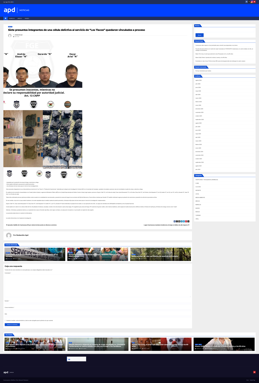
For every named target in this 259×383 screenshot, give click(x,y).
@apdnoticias (73, 359)
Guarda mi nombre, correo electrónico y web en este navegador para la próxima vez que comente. (29, 320)
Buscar (197, 25)
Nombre (7, 301)
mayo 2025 (198, 133)
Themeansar (25, 380)
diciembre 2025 (199, 108)
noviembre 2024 (199, 155)
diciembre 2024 (199, 151)
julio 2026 (198, 83)
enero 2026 (198, 105)
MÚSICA (198, 211)
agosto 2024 (199, 165)
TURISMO (198, 215)
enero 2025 (198, 148)
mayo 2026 (198, 91)
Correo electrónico (9, 307)
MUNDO (27, 18)
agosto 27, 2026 (11, 348)
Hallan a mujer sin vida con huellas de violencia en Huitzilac (155, 256)
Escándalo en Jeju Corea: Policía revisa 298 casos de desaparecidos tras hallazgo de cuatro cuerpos (220, 61)
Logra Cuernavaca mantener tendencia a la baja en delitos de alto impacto (166, 225)
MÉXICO (20, 18)
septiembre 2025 (200, 119)
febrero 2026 (199, 101)
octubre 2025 (199, 116)
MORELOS (12, 18)
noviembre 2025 (199, 112)
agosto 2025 (199, 123)
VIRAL (197, 218)
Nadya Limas (18, 258)
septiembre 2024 (200, 162)
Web (6, 314)
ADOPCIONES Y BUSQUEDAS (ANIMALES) (207, 179)
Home (247, 380)
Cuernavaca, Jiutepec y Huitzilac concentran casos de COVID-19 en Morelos (32, 255)
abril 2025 (198, 137)
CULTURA (198, 186)
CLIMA (197, 183)
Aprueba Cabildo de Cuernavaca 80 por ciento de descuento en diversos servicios (32, 225)
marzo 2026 (198, 98)
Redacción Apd (18, 34)
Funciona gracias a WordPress (9, 380)
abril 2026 (198, 94)
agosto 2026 (199, 80)
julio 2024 (198, 169)
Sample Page (252, 380)
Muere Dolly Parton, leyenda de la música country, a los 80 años (211, 57)
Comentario (8, 273)
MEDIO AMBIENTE (200, 197)
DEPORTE (198, 190)
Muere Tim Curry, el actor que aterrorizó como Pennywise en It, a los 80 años (214, 54)
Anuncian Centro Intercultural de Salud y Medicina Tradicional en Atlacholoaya (94, 255)
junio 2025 (198, 130)
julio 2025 (198, 126)
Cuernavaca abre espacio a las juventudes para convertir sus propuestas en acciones (216, 45)
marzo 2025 (198, 141)
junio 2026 (198, 87)
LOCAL (197, 194)
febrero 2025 (199, 144)
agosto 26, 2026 (137, 348)
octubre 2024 (199, 158)
